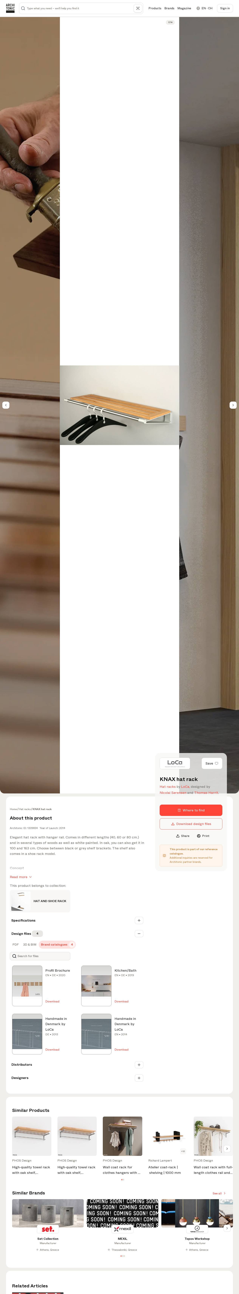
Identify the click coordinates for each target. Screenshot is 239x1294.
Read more (18, 877)
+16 (183, 1151)
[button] (121, 1179)
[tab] (15, 945)
